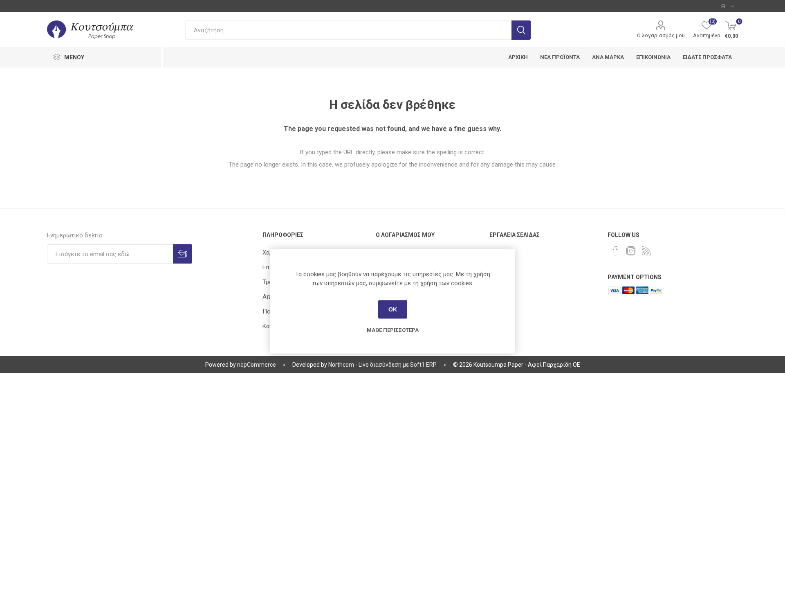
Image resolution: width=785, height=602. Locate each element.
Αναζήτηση (521, 30)
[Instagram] (630, 250)
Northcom (341, 364)
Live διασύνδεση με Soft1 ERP (398, 364)
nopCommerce (256, 364)
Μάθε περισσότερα (393, 330)
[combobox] (348, 30)
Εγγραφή (182, 254)
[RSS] (646, 250)
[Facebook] (615, 250)
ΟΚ (392, 309)
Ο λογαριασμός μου (661, 35)
